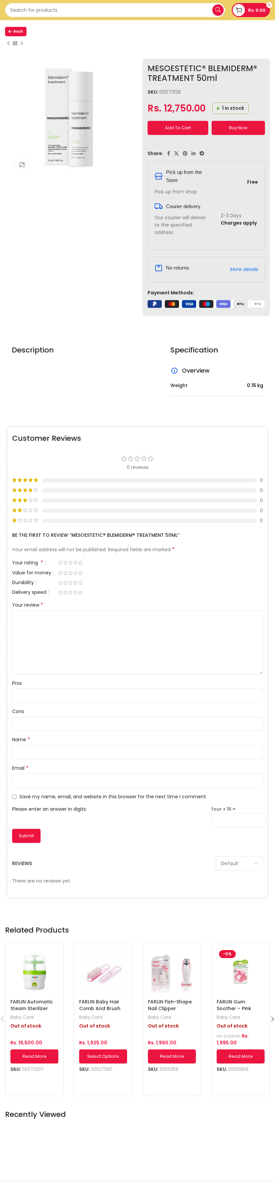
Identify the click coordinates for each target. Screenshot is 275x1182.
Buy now (238, 128)
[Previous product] (8, 43)
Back (18, 31)
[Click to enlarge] (22, 164)
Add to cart (178, 128)
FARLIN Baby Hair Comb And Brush (99, 1005)
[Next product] (21, 43)
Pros (17, 683)
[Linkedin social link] (193, 153)
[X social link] (176, 153)
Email (20, 768)
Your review (27, 605)
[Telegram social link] (202, 153)
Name (21, 739)
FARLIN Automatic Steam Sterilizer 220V (31, 1008)
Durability (23, 583)
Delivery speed (30, 593)
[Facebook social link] (168, 153)
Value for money (32, 573)
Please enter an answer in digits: (49, 809)
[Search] (218, 10)
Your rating (27, 563)
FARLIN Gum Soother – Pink (234, 1005)
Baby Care (22, 1017)
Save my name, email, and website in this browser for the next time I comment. (113, 796)
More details (244, 269)
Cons (18, 711)
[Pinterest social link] (185, 153)
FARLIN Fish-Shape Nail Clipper (170, 1005)
